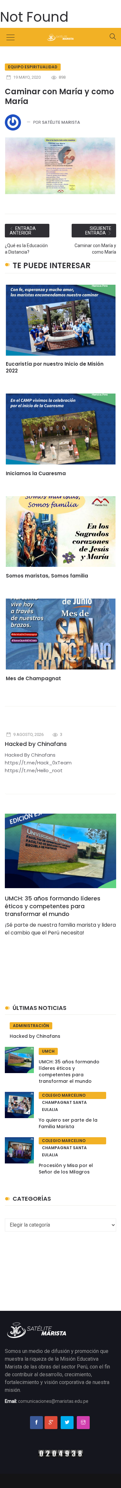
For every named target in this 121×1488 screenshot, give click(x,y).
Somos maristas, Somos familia (47, 575)
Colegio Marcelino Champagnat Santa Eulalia (64, 1096)
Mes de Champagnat (33, 678)
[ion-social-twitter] (67, 1422)
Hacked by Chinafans (36, 744)
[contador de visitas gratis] (60, 1453)
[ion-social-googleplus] (51, 1422)
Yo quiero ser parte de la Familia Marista (68, 1123)
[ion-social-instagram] (83, 1422)
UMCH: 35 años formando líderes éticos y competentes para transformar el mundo (52, 906)
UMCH (48, 1051)
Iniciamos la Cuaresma (36, 473)
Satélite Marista (61, 122)
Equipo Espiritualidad (32, 67)
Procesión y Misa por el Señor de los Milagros (66, 1168)
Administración (31, 1025)
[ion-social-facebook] (36, 1422)
